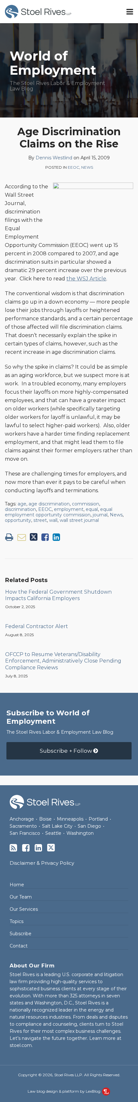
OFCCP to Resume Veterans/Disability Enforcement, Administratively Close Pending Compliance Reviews (63, 661)
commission (85, 504)
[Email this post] (21, 537)
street (40, 520)
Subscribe (20, 934)
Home (17, 885)
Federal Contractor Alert (36, 626)
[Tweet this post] (34, 537)
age (22, 504)
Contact (19, 946)
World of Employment (53, 63)
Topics (16, 921)
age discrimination (49, 504)
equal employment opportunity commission (58, 512)
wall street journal (79, 520)
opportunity (18, 520)
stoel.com (21, 1045)
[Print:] (9, 537)
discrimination (20, 509)
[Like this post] (45, 537)
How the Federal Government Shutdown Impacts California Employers (58, 595)
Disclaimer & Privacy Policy (42, 863)
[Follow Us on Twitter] (51, 847)
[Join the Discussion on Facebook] (26, 847)
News (87, 167)
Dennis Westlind (54, 158)
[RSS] (13, 847)
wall (53, 520)
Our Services (24, 909)
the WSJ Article (86, 279)
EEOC (73, 167)
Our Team (21, 897)
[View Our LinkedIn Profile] (38, 847)
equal (92, 509)
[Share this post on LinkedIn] (56, 537)
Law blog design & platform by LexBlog (64, 1091)
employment (68, 509)
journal (100, 515)
